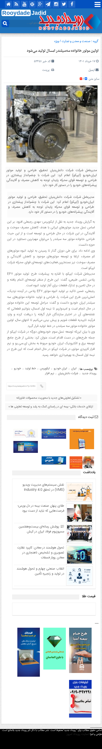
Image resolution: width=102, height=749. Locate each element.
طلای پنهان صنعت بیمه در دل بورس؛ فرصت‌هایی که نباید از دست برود (41, 508)
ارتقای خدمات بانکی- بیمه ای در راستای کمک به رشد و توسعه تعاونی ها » (50, 406)
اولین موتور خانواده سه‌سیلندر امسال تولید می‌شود (63, 51)
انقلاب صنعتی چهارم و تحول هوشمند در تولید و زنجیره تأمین (40, 571)
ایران (73, 368)
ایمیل (91, 70)
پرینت (46, 70)
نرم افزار (49, 373)
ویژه (56, 41)
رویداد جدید (89, 373)
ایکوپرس (45, 368)
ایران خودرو (60, 368)
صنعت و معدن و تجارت (76, 41)
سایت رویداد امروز (77, 734)
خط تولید (30, 368)
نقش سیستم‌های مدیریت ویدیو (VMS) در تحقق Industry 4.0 (43, 487)
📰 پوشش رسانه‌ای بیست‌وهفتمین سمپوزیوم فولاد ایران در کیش (41, 529)
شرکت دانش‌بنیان (68, 373)
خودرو (17, 368)
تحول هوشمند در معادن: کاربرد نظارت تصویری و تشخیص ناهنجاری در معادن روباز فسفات (40, 552)
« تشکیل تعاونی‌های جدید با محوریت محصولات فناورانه (48, 397)
